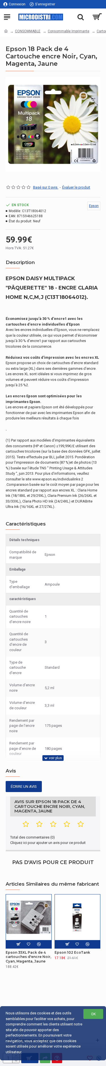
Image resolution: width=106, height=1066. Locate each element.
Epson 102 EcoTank (72, 952)
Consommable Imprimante (68, 31)
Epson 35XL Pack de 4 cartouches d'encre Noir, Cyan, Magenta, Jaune (28, 956)
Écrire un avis (24, 786)
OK (93, 1014)
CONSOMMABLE (27, 31)
